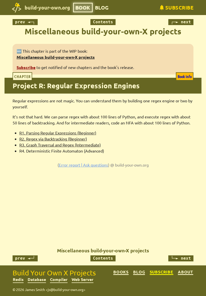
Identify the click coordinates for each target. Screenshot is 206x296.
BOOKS (121, 271)
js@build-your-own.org (65, 289)
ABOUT (185, 271)
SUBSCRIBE (161, 271)
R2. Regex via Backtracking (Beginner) (53, 138)
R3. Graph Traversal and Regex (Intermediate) (60, 144)
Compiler (59, 279)
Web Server (82, 279)
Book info (185, 76)
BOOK (82, 7)
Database (37, 279)
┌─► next (181, 22)
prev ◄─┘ (25, 258)
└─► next (181, 258)
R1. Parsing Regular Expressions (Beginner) (57, 132)
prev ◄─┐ (25, 22)
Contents (103, 22)
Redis (18, 279)
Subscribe (26, 67)
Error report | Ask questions (83, 164)
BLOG (102, 7)
